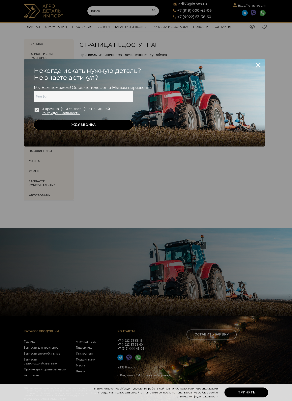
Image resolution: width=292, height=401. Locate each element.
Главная (32, 27)
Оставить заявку (211, 334)
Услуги (104, 27)
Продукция (82, 27)
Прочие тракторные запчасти (45, 369)
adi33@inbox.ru (127, 367)
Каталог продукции (41, 331)
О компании (56, 27)
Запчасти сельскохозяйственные (40, 361)
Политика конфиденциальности (196, 396)
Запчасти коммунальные (42, 183)
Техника (36, 44)
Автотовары (39, 195)
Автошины (31, 375)
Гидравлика (84, 347)
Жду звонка (83, 125)
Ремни (80, 371)
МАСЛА (34, 161)
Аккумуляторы (86, 341)
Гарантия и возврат (132, 27)
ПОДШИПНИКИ (40, 151)
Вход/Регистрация (252, 5)
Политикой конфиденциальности (76, 111)
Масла (80, 365)
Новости (201, 27)
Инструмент (84, 353)
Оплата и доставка (171, 27)
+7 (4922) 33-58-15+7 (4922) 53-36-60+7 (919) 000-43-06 (130, 344)
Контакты (222, 27)
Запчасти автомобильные (42, 353)
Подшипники (85, 359)
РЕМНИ (34, 171)
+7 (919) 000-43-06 (194, 10)
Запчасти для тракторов (41, 56)
